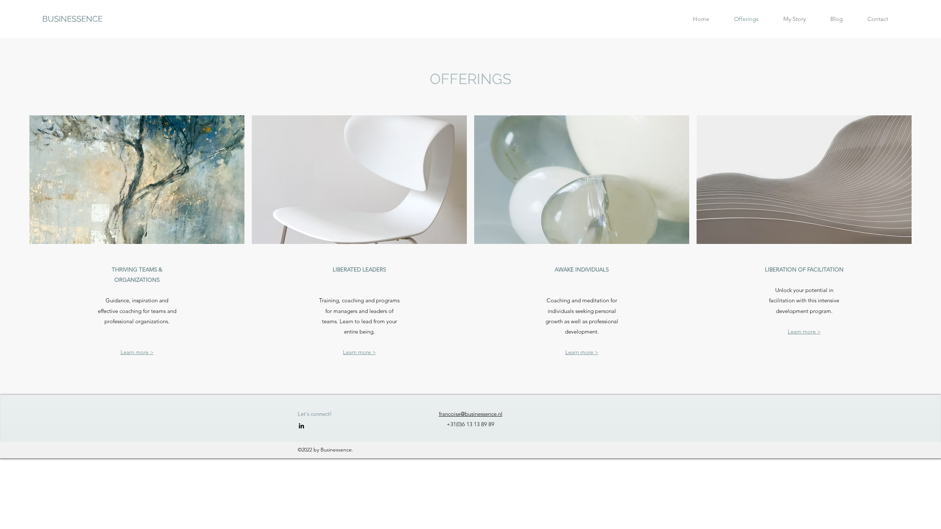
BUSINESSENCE (72, 19)
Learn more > (137, 352)
